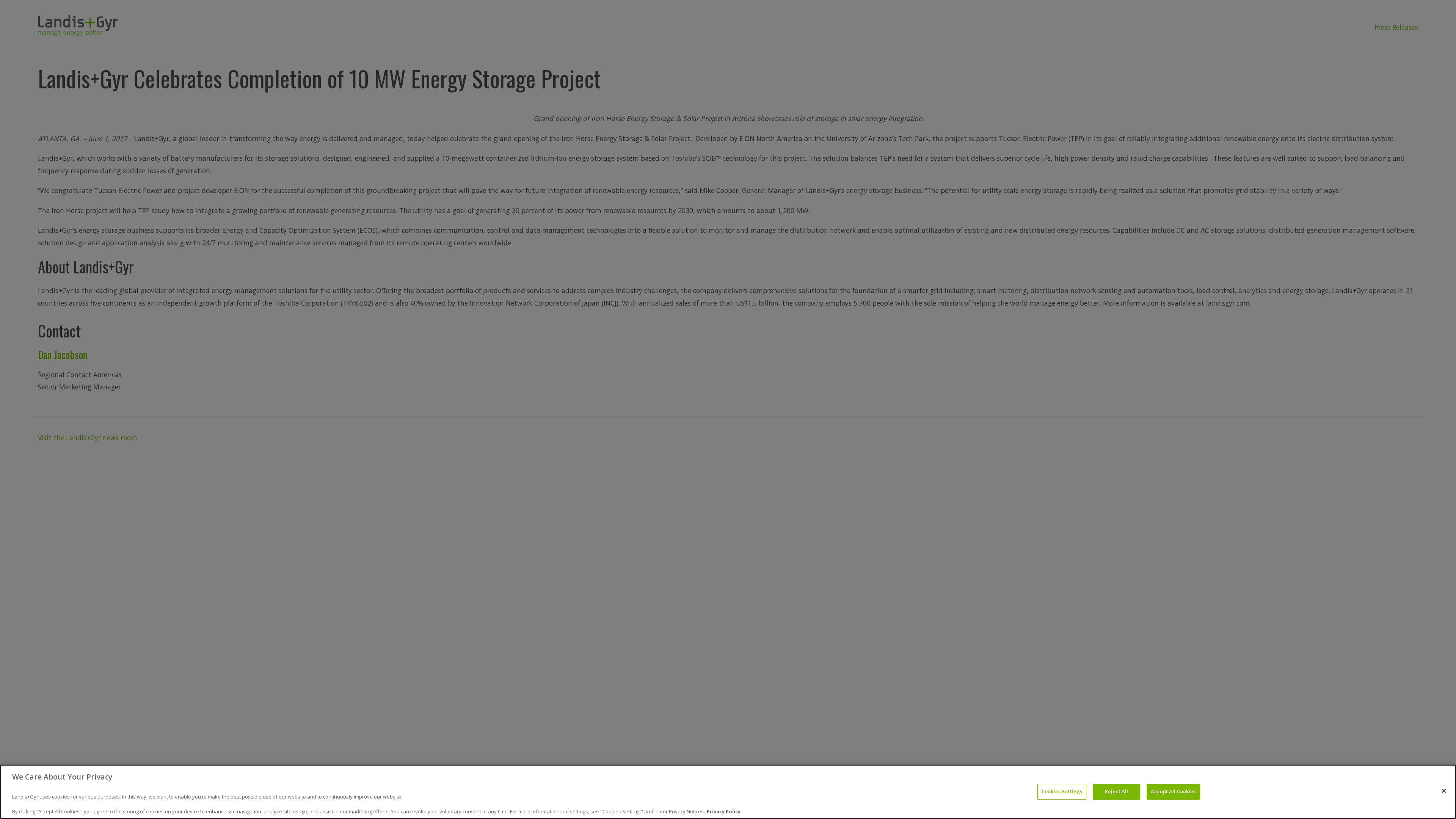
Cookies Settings (1062, 791)
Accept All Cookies (1173, 791)
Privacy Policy (724, 811)
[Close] (1444, 791)
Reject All (1116, 791)
